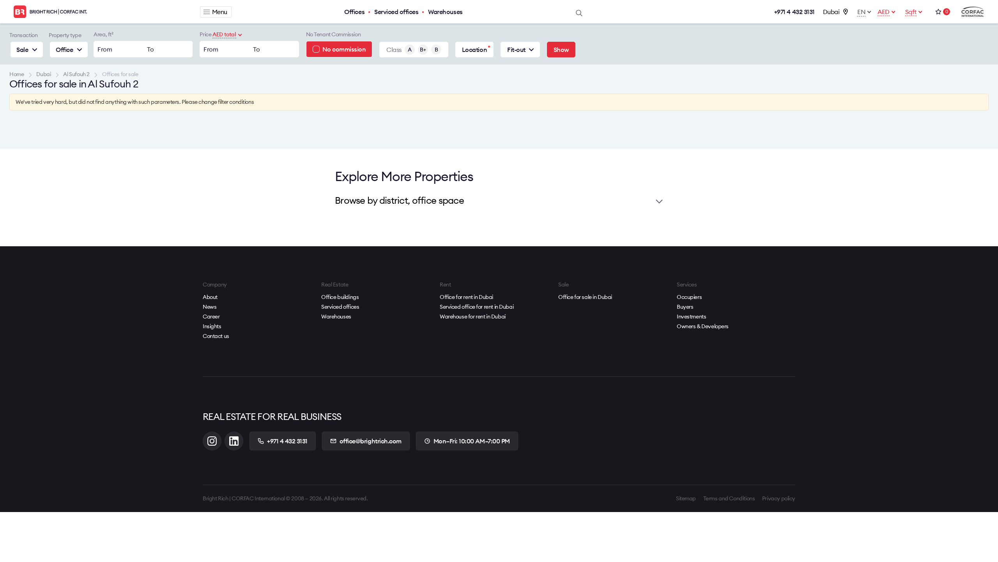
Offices (354, 12)
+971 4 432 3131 (794, 12)
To (150, 49)
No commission (344, 49)
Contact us (216, 336)
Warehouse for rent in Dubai (473, 316)
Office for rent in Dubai (466, 297)
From (104, 49)
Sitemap (686, 498)
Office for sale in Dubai (585, 297)
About (210, 297)
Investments (691, 316)
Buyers (685, 306)
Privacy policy (778, 498)
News (209, 306)
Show (561, 49)
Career (211, 316)
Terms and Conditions (729, 498)
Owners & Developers (703, 326)
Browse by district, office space (399, 200)
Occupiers (689, 297)
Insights (212, 326)
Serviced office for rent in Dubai (476, 306)
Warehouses (445, 12)
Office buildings (340, 297)
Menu (219, 12)
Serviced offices (396, 12)
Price (205, 34)
